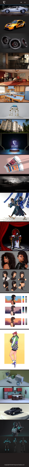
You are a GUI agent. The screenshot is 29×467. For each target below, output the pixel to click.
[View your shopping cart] (21, 2)
